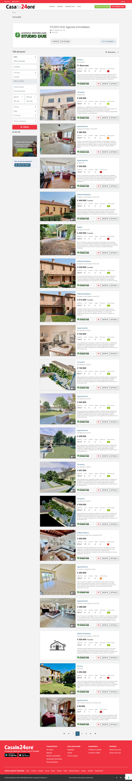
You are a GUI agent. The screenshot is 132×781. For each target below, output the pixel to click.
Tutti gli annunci (108, 41)
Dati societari (72, 777)
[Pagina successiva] (91, 734)
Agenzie (60, 6)
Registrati (70, 750)
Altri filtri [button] (17, 132)
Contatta (56, 41)
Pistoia (59, 771)
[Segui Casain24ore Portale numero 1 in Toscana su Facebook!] (117, 777)
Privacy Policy (81, 777)
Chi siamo (49, 750)
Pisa (27, 771)
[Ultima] (95, 734)
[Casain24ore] (20, 6)
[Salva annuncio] (98, 83)
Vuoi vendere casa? (118, 6)
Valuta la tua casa (102, 6)
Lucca (47, 771)
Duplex (79, 227)
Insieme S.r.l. (43, 777)
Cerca (26, 127)
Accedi (69, 753)
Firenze (40, 771)
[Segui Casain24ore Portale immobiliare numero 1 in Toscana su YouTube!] (125, 777)
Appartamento (82, 126)
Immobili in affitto (94, 753)
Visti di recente (72, 756)
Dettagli (114, 83)
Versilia (90, 771)
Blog (79, 6)
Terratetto (81, 92)
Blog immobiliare (52, 762)
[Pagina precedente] (69, 734)
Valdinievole (99, 771)
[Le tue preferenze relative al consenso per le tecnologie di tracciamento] (128, 777)
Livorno (33, 771)
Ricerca (52, 6)
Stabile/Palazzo (83, 533)
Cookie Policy (89, 777)
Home (14, 12)
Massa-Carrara (74, 771)
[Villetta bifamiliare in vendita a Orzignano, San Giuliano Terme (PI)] (58, 645)
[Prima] (64, 734)
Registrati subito (23, 165)
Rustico (80, 60)
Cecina (83, 771)
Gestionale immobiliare (54, 759)
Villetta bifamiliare (84, 195)
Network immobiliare (53, 756)
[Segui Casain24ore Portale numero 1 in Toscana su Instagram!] (121, 777)
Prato (65, 771)
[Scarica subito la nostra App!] (11, 755)
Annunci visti (70, 6)
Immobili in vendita (94, 750)
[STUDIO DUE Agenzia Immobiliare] (83, 83)
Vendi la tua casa (115, 753)
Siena (53, 771)
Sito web (66, 41)
